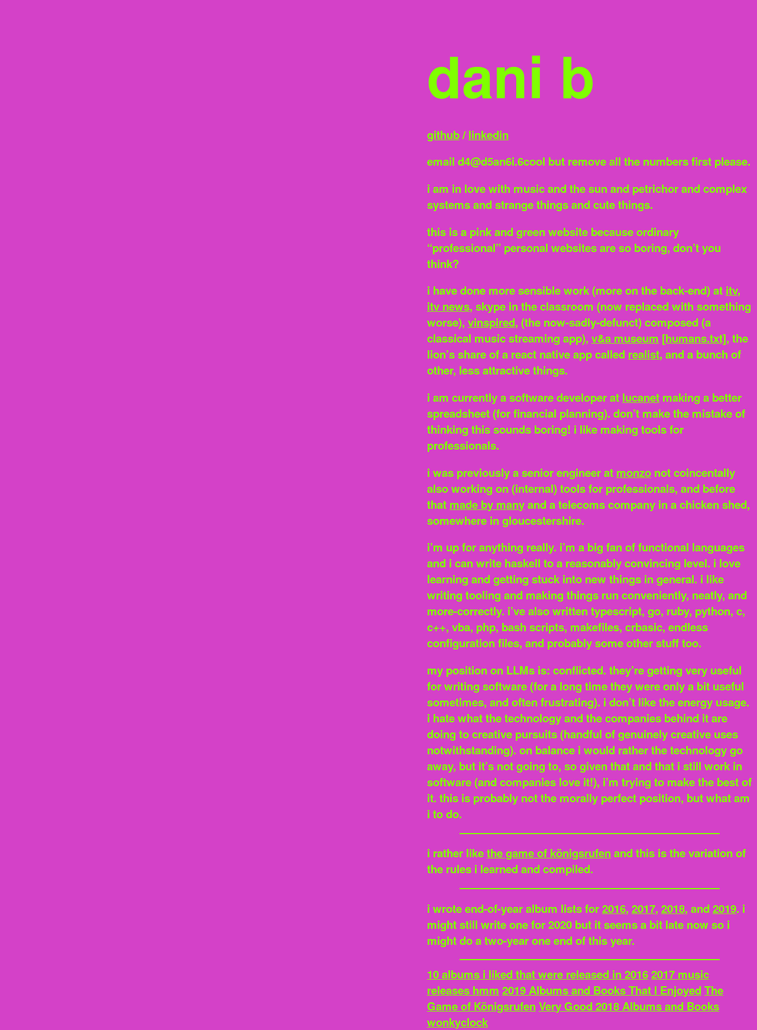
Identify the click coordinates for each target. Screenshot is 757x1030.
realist (643, 354)
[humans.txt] (694, 338)
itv (731, 290)
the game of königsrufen (549, 853)
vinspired (491, 322)
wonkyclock (457, 1022)
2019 (724, 908)
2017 (643, 908)
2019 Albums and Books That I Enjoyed (601, 990)
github (443, 135)
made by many (487, 504)
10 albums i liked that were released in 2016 (537, 974)
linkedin (488, 135)
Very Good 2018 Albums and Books (629, 1006)
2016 (614, 908)
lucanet (640, 397)
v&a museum (625, 338)
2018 (673, 908)
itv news (448, 306)
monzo (633, 472)
